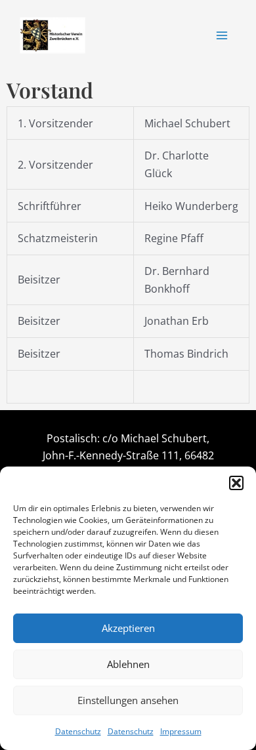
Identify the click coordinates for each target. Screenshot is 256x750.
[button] (236, 483)
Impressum (181, 731)
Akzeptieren (128, 628)
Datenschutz (78, 731)
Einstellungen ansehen (128, 700)
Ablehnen (128, 664)
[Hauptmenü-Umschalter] (221, 35)
